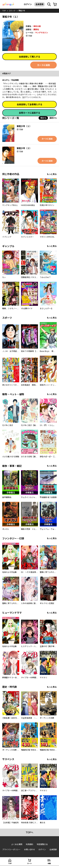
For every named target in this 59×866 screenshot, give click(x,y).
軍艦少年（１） (24, 126)
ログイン (28, 4)
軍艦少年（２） (24, 148)
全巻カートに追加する (29, 112)
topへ (29, 832)
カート (29, 863)
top (4, 11)
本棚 (49, 863)
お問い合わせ (29, 849)
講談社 (36, 29)
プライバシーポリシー (11, 849)
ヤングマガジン (41, 32)
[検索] (49, 4)
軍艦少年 (21, 11)
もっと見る (52, 174)
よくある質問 (16, 844)
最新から (53, 118)
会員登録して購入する (29, 56)
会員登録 (39, 4)
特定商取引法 (42, 844)
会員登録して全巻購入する (29, 104)
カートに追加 (43, 65)
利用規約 (29, 844)
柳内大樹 (37, 26)
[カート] (55, 4)
